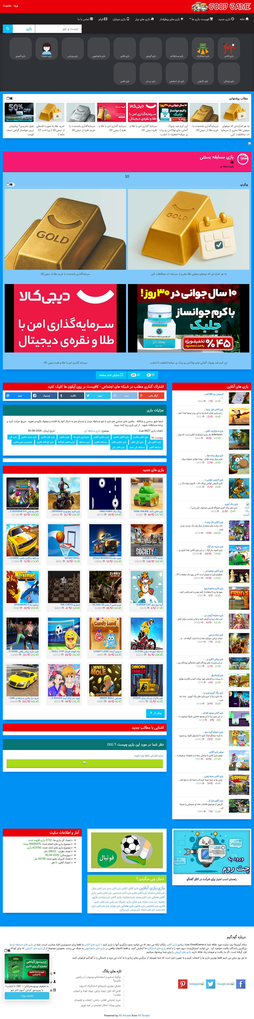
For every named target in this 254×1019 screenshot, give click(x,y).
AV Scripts (144, 1015)
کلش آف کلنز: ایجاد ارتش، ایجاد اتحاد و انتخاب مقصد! (97, 992)
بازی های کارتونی (33, 948)
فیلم (101, 19)
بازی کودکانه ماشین (45, 441)
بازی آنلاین (148, 888)
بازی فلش (104, 901)
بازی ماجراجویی (152, 905)
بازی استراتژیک (128, 897)
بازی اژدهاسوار (217, 675)
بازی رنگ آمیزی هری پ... (212, 692)
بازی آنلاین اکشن (130, 888)
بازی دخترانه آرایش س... (212, 615)
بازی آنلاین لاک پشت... (213, 522)
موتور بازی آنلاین (216, 751)
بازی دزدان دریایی (216, 634)
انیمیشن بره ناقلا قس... (213, 393)
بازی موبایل (119, 19)
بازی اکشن (116, 897)
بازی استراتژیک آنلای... (213, 431)
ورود (16, 5)
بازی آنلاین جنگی (98, 888)
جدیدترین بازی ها (81, 436)
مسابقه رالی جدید (137, 447)
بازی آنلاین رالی (154, 441)
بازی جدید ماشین (28, 436)
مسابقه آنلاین (155, 447)
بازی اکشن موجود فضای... (212, 712)
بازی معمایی (127, 906)
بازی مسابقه (84, 441)
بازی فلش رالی (118, 447)
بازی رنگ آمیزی (231, 504)
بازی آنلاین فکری (139, 893)
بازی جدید (224, 19)
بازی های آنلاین (102, 905)
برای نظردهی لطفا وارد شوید (148, 755)
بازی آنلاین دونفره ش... (213, 570)
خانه (242, 19)
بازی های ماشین (48, 436)
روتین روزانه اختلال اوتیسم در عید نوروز (101, 1005)
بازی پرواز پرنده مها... (214, 455)
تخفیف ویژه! (27, 995)
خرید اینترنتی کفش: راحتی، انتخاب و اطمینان (97, 1000)
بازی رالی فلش (137, 441)
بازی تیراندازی (104, 897)
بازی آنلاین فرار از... (215, 800)
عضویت (7, 5)
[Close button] (48, 950)
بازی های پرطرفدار (170, 19)
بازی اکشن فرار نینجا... (213, 409)
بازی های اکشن (92, 944)
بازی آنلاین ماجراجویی (121, 892)
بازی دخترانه (125, 901)
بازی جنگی (137, 901)
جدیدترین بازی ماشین (22, 441)
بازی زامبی (113, 901)
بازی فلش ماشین (140, 436)
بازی (161, 888)
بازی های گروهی (182, 952)
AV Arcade (125, 1015)
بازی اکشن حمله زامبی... (212, 776)
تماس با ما (84, 19)
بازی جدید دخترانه (150, 901)
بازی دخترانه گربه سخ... (213, 731)
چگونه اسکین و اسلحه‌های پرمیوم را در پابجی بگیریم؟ (98, 978)
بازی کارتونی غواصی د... (213, 479)
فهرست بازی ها (200, 19)
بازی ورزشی (135, 909)
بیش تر (156, 713)
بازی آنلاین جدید (114, 888)
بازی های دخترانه (148, 909)
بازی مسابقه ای (92, 430)
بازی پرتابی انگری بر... (213, 659)
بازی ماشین (64, 436)
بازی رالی (13, 436)
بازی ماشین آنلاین (101, 436)
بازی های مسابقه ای (22, 944)
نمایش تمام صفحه (109, 375)
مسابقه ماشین (100, 441)
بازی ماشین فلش (118, 441)
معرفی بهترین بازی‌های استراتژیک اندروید (100, 986)
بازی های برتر (143, 19)
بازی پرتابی (124, 909)
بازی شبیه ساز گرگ (215, 546)
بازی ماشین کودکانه (66, 441)
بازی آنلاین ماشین (121, 436)
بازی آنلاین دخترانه (156, 893)
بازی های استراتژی (156, 948)
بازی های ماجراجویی (94, 948)
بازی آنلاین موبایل (143, 897)
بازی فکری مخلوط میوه (213, 588)
